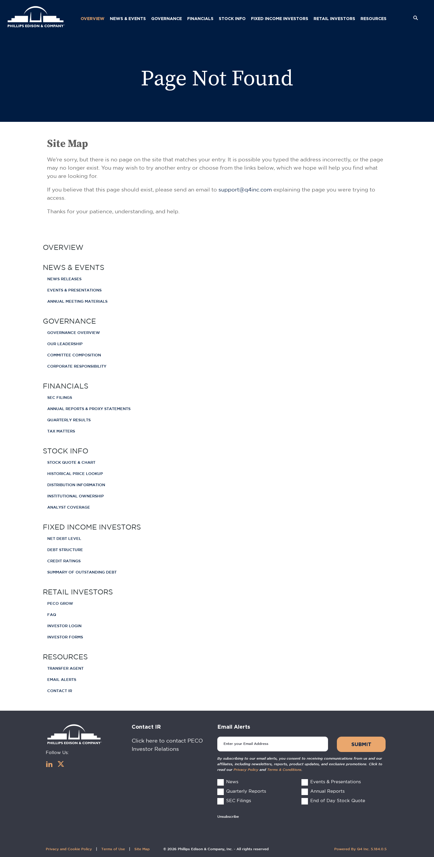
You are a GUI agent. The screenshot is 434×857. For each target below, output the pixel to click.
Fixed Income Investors (92, 527)
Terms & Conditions (284, 769)
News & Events (73, 267)
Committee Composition (74, 355)
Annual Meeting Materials (77, 301)
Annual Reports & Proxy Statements (88, 409)
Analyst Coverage (68, 507)
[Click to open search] (415, 18)
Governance (69, 321)
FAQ (51, 615)
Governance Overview (73, 333)
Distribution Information (76, 485)
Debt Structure (65, 550)
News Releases (64, 279)
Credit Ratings (64, 561)
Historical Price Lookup (75, 474)
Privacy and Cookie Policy (69, 849)
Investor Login (64, 626)
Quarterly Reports (246, 791)
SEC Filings (59, 397)
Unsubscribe (228, 816)
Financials (65, 386)
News (232, 781)
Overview (63, 247)
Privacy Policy (246, 769)
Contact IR (59, 691)
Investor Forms (65, 637)
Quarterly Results (69, 420)
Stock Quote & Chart (71, 462)
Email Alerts (61, 679)
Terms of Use (113, 849)
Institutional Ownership (75, 496)
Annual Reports (327, 791)
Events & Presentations (74, 290)
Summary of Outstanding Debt (82, 572)
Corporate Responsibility (76, 366)
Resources (65, 657)
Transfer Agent (65, 668)
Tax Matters (61, 431)
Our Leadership (65, 344)
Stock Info (65, 451)
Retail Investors (78, 592)
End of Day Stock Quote (337, 800)
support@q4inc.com (245, 189)
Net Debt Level (64, 538)
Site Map (142, 849)
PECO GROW (60, 603)
